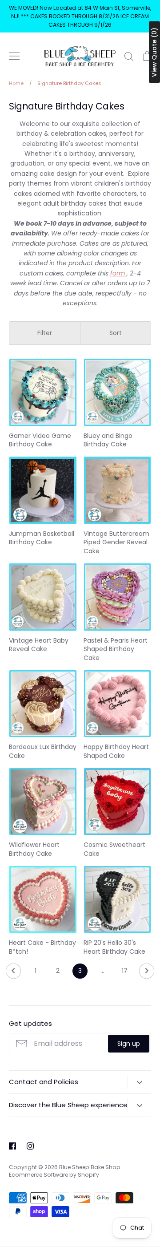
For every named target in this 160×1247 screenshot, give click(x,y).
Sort (115, 332)
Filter (44, 332)
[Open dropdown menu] (139, 1082)
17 (125, 970)
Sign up (128, 1043)
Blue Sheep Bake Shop (89, 1167)
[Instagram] (30, 1146)
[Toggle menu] (14, 56)
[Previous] (13, 973)
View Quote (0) (154, 52)
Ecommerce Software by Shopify (54, 1174)
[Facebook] (12, 1146)
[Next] (146, 973)
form (118, 273)
